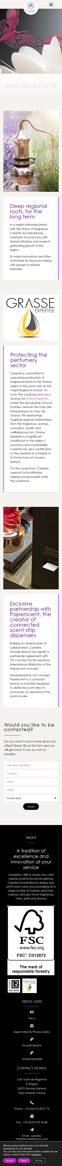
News (31, 1018)
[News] (31, 1012)
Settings (38, 1160)
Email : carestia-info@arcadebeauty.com (32, 1137)
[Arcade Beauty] (31, 1039)
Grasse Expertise (32, 1059)
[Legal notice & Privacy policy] (31, 1025)
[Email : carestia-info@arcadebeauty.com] (32, 1129)
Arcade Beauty (31, 1045)
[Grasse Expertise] (31, 1052)
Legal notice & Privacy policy (32, 1031)
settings (36, 1154)
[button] (51, 4)
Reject (24, 1160)
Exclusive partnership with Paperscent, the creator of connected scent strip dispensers (30, 619)
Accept (9, 1160)
